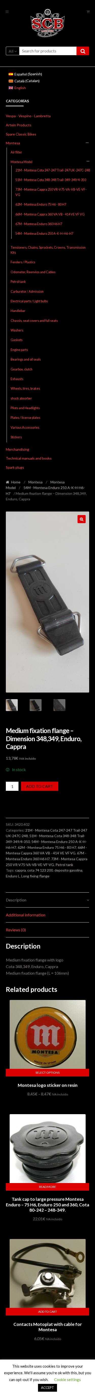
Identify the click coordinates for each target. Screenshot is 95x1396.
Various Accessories (25, 427)
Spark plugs (15, 467)
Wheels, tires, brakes (25, 388)
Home (16, 482)
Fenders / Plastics (23, 262)
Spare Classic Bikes (21, 134)
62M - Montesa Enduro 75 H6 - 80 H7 (40, 204)
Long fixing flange (35, 876)
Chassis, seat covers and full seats (34, 321)
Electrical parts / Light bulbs (29, 301)
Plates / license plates (25, 418)
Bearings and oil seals (26, 359)
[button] (82, 519)
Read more (47, 1187)
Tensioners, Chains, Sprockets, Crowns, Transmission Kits (48, 250)
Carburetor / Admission (27, 291)
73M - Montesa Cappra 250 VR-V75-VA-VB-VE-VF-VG (51, 192)
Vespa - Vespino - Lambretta (28, 116)
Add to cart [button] (47, 1311)
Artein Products (18, 125)
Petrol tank (18, 282)
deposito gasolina (68, 870)
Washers (17, 330)
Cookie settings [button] (67, 1379)
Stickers (16, 437)
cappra (20, 870)
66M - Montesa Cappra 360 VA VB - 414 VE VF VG (50, 214)
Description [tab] (16, 899)
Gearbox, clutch (21, 369)
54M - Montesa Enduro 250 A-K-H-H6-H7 (44, 233)
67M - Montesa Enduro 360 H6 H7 (38, 224)
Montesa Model (21, 162)
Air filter (16, 152)
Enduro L (13, 876)
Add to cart (39, 786)
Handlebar (18, 311)
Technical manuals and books (29, 458)
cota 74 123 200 (40, 870)
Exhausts (17, 379)
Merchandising (17, 449)
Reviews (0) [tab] (16, 929)
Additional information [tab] (25, 914)
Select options (47, 1072)
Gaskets (17, 340)
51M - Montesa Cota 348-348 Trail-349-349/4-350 (50, 180)
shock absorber (21, 398)
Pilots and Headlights (25, 408)
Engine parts (19, 350)
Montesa (13, 143)
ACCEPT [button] (47, 1388)
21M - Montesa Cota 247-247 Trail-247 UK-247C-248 (52, 170)
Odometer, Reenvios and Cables (33, 272)
